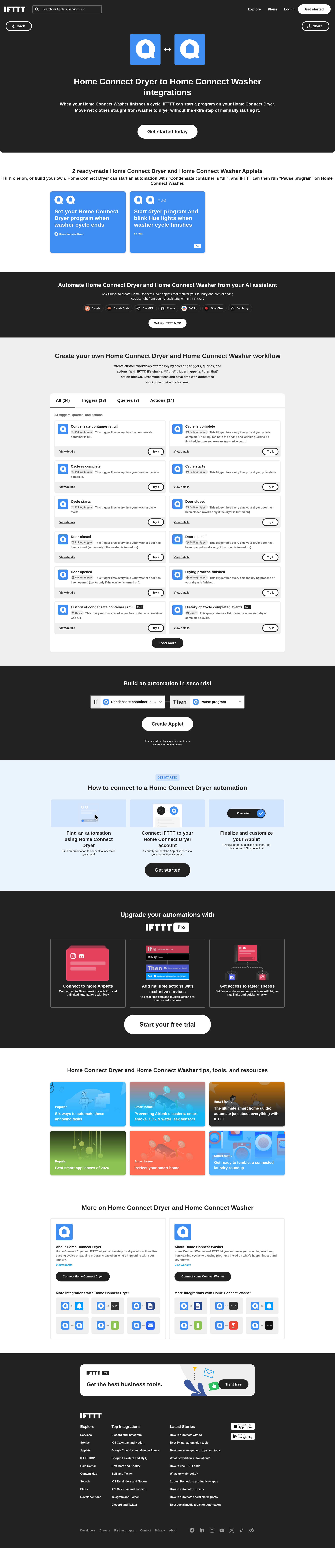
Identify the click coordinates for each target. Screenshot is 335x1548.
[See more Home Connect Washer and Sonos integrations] (262, 1325)
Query (78, 613)
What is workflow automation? (190, 1458)
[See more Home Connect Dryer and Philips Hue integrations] (107, 1305)
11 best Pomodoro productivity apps (194, 1481)
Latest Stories (182, 1426)
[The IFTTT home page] (14, 9)
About (173, 1530)
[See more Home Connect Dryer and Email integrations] (143, 1325)
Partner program (125, 1530)
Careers (105, 1530)
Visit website (64, 1265)
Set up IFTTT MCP (167, 323)
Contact (145, 1530)
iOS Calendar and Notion (127, 1442)
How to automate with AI (186, 1434)
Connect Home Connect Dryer (83, 1276)
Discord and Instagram (126, 1434)
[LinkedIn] (202, 1530)
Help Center (88, 1465)
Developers (87, 1530)
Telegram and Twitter (125, 1497)
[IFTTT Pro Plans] (139, 607)
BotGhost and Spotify (125, 1465)
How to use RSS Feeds (185, 1465)
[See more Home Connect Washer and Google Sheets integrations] (190, 1305)
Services (86, 1434)
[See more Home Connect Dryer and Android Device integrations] (107, 1325)
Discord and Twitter (124, 1504)
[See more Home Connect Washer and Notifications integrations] (262, 1305)
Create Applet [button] (167, 724)
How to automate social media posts (194, 1497)
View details (67, 451)
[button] (167, 870)
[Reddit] (251, 1530)
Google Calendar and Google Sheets (135, 1450)
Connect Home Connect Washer (202, 1276)
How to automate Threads (187, 1489)
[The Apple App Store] (243, 1427)
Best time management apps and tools (195, 1450)
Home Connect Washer (215, 81)
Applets (85, 1450)
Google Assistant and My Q (129, 1458)
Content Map (88, 1473)
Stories (85, 1442)
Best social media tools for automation (195, 1504)
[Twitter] (232, 1530)
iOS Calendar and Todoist (128, 1489)
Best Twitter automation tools (189, 1442)
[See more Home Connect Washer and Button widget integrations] (226, 1325)
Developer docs (90, 1497)
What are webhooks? (184, 1473)
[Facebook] (192, 1530)
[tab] (62, 400)
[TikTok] (242, 1530)
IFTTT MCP (87, 1458)
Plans (272, 9)
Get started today (167, 131)
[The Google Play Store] (243, 1437)
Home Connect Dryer (115, 81)
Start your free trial (167, 1024)
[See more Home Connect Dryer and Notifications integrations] (72, 1305)
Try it (156, 451)
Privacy (160, 1530)
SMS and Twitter (122, 1473)
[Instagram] (212, 1530)
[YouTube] (222, 1530)
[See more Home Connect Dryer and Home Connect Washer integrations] (72, 1325)
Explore (254, 9)
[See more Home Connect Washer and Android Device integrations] (190, 1325)
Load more (167, 643)
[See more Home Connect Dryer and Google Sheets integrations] (143, 1305)
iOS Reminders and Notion (129, 1481)
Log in (289, 9)
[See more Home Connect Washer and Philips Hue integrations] (226, 1305)
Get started (314, 9)
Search (85, 1481)
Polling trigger (83, 432)
